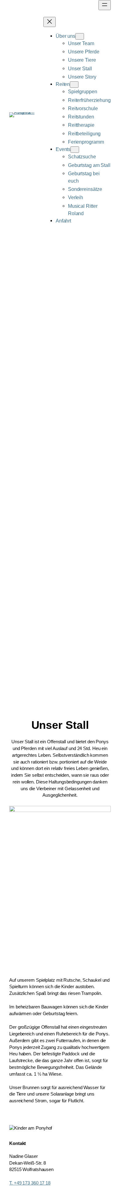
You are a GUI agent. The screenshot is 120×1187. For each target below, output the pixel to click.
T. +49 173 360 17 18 (29, 1183)
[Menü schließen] (49, 22)
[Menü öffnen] (104, 5)
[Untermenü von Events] (74, 149)
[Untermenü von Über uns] (79, 36)
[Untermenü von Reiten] (74, 84)
